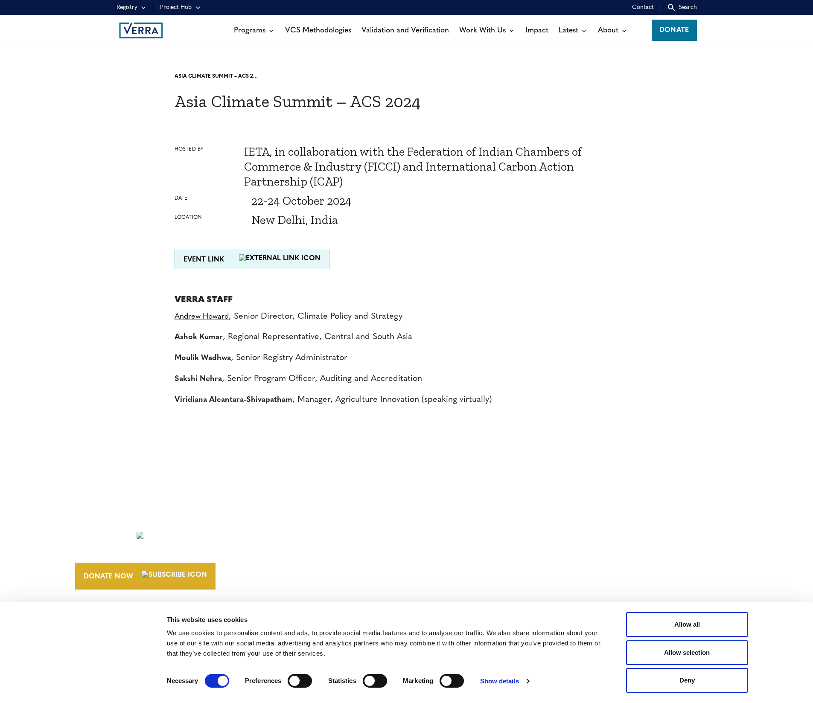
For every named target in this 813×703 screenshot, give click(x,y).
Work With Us (482, 30)
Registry (127, 7)
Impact (536, 30)
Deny (687, 680)
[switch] (300, 681)
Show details (499, 681)
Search (688, 7)
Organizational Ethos (474, 565)
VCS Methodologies (318, 30)
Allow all (687, 624)
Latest (568, 30)
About (608, 30)
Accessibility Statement (607, 533)
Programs (249, 30)
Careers (445, 533)
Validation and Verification (405, 30)
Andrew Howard (202, 317)
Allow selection (687, 652)
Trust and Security (598, 565)
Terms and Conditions (605, 517)
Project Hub (176, 7)
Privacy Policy (590, 549)
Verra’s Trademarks (467, 549)
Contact (643, 7)
